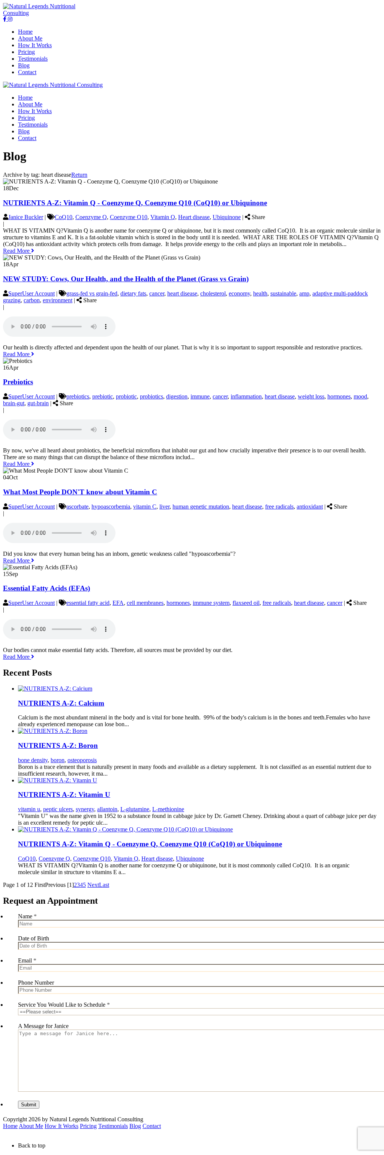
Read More (17, 251)
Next (93, 885)
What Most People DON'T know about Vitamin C (80, 492)
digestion (177, 396)
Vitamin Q (162, 217)
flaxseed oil (246, 603)
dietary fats (133, 293)
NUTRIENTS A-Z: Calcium (61, 703)
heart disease (182, 293)
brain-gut (13, 403)
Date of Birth (33, 938)
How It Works (61, 1126)
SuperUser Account (31, 293)
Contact (151, 1126)
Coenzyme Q (91, 217)
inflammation (246, 396)
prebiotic (102, 396)
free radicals (279, 506)
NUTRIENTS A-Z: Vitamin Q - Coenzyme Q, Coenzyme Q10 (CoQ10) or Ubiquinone (135, 203)
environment (57, 300)
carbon (32, 300)
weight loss (311, 396)
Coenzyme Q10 (128, 217)
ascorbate (77, 506)
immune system (211, 603)
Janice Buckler (25, 217)
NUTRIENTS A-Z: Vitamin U (64, 794)
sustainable (283, 293)
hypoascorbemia (111, 506)
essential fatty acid (88, 603)
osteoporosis (82, 760)
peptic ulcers (58, 809)
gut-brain (38, 403)
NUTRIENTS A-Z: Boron (58, 745)
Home (10, 1126)
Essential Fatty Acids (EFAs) (46, 588)
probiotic (126, 396)
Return (79, 175)
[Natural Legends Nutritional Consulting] (41, 13)
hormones (339, 396)
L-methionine (168, 809)
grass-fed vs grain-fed (91, 293)
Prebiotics (18, 382)
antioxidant (310, 506)
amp (304, 293)
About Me (31, 1126)
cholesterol (213, 293)
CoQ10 (63, 217)
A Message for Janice (43, 1026)
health (260, 293)
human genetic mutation (200, 506)
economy (239, 293)
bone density (33, 760)
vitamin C (144, 506)
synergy (85, 809)
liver (164, 506)
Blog (135, 1126)
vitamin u (29, 809)
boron (57, 760)
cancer (156, 293)
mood (360, 396)
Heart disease (194, 217)
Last (104, 885)
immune (200, 396)
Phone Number (36, 982)
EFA (118, 603)
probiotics (151, 396)
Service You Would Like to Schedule (64, 1004)
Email (27, 960)
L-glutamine (134, 809)
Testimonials (113, 1126)
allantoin (107, 809)
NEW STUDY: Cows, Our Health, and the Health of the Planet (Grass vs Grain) (126, 279)
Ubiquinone (227, 217)
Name (27, 916)
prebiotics (77, 396)
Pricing (88, 1126)
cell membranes (145, 603)
